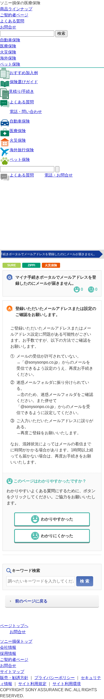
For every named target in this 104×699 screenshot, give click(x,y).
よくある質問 (12, 21)
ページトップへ (14, 626)
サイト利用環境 (67, 684)
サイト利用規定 (32, 684)
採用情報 (8, 653)
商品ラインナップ (16, 9)
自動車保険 (10, 40)
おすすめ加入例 (24, 73)
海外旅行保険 (22, 150)
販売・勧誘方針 (14, 678)
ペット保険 (10, 64)
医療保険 (8, 46)
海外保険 (8, 58)
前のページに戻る (31, 601)
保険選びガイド (24, 82)
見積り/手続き (21, 91)
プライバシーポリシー (54, 678)
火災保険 (8, 52)
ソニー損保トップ (16, 641)
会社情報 (8, 647)
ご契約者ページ (14, 15)
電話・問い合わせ (26, 111)
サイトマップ (12, 671)
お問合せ (8, 27)
